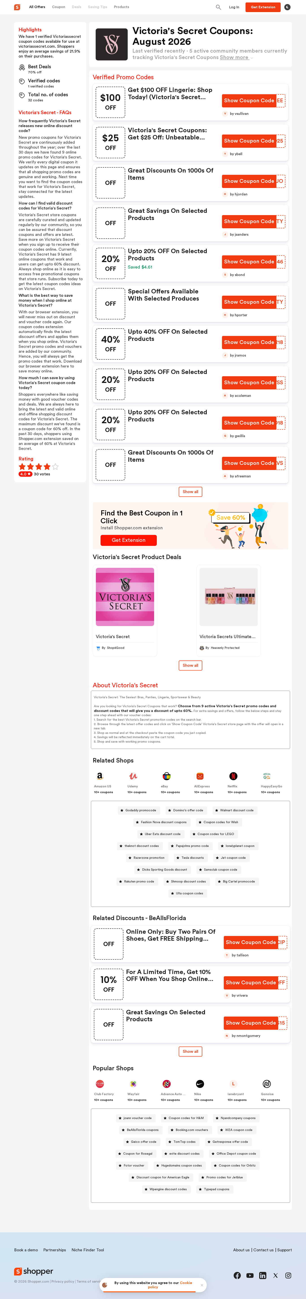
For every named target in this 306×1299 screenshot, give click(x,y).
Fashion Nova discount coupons (164, 822)
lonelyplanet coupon (240, 846)
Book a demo (26, 1250)
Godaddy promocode (140, 810)
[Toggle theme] (287, 7)
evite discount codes (184, 1153)
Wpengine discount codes (168, 1189)
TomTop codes (184, 1141)
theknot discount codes (142, 846)
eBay (164, 786)
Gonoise (267, 1094)
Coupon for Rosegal (137, 1153)
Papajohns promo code (192, 846)
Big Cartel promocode (239, 881)
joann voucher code (138, 1118)
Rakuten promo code (139, 881)
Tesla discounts (192, 857)
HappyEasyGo (271, 786)
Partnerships (54, 1250)
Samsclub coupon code (220, 869)
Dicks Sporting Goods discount (164, 869)
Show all (190, 492)
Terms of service (90, 1281)
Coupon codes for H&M (186, 1118)
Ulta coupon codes (189, 893)
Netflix (232, 786)
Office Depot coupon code (236, 1153)
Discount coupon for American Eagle (162, 1177)
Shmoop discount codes (188, 881)
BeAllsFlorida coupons (143, 1130)
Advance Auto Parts (175, 1094)
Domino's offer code (188, 810)
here (65, 366)
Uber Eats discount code (163, 834)
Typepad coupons (216, 1189)
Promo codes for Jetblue (224, 1177)
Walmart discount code (237, 810)
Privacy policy (63, 1281)
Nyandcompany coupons (238, 1118)
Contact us (263, 1250)
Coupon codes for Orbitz (237, 1165)
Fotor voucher (134, 1165)
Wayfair (133, 1094)
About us (241, 1250)
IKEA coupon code (238, 1130)
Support (284, 1250)
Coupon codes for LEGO (216, 834)
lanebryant (236, 1094)
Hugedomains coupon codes (181, 1165)
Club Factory (104, 1094)
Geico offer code (143, 1141)
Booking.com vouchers (192, 1130)
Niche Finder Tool (87, 1250)
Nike (197, 1094)
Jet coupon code (233, 857)
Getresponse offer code (230, 1141)
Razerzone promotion (149, 857)
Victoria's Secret (113, 637)
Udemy (132, 786)
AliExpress (202, 786)
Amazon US (102, 786)
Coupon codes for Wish (221, 822)
